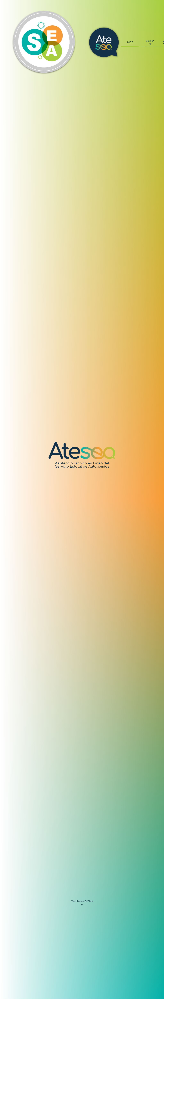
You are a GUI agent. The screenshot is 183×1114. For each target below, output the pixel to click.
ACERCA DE (150, 43)
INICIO (130, 42)
